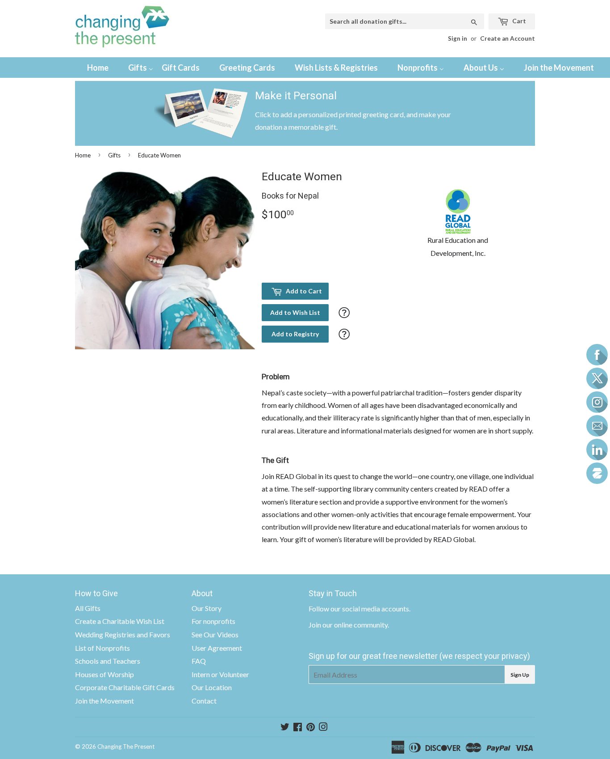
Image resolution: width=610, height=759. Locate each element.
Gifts (114, 155)
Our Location (212, 687)
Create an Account (507, 38)
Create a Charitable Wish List (119, 621)
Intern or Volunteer (220, 674)
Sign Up (519, 674)
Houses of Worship (104, 674)
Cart (518, 21)
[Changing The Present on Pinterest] (310, 727)
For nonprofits (213, 621)
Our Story (206, 608)
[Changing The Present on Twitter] (284, 727)
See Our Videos (215, 634)
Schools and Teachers (107, 661)
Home (83, 155)
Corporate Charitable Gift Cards (125, 687)
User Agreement (217, 648)
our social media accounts (369, 608)
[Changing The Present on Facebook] (297, 727)
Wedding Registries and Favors (122, 634)
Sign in (457, 38)
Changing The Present (126, 746)
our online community (355, 624)
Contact (204, 700)
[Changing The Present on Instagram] (323, 727)
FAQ (199, 661)
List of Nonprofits (102, 648)
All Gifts (87, 608)
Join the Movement (104, 700)
